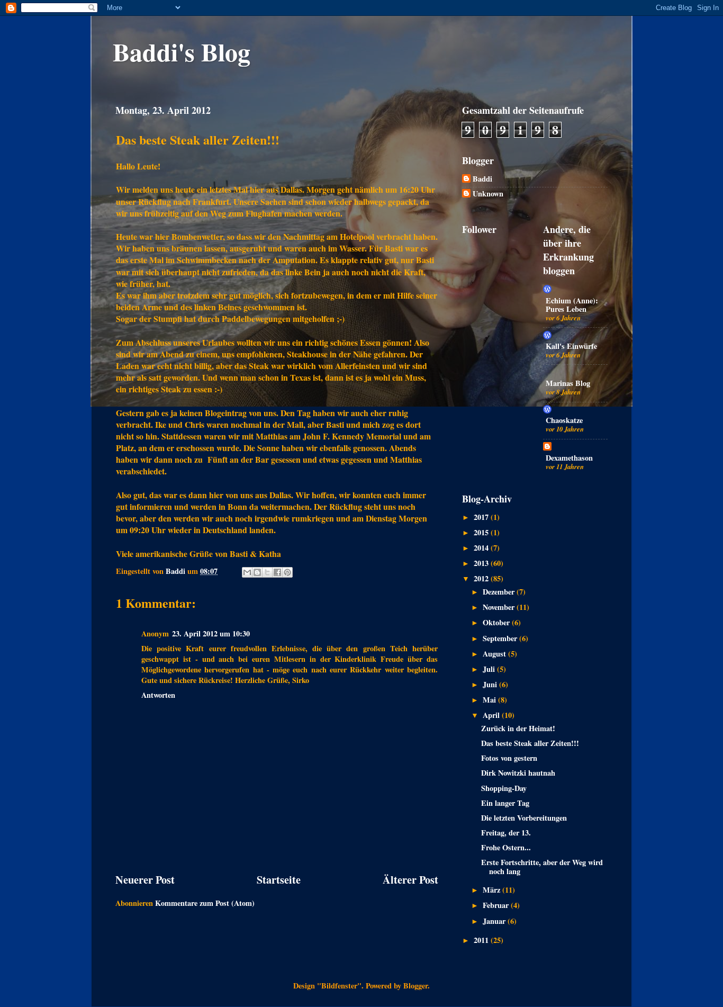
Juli (490, 669)
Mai (490, 699)
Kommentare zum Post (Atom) (205, 903)
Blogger (415, 985)
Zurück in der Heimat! (518, 728)
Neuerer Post (145, 879)
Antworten (158, 694)
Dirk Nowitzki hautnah (518, 772)
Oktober (497, 622)
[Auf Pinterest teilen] (287, 572)
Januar (495, 921)
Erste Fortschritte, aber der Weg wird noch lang (542, 867)
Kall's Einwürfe (571, 346)
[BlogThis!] (257, 572)
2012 (482, 578)
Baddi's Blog (181, 51)
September (501, 638)
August (495, 653)
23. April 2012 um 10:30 (211, 633)
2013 (482, 563)
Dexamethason (569, 457)
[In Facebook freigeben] (277, 572)
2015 (482, 532)
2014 (482, 547)
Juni (491, 684)
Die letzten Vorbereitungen (524, 817)
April (492, 715)
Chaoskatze (564, 420)
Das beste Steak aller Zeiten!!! (530, 743)
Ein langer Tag (505, 802)
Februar (497, 905)
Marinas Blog (568, 383)
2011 (482, 940)
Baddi (482, 179)
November (500, 607)
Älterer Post (410, 879)
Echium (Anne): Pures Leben (572, 304)
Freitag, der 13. (506, 832)
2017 (482, 517)
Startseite (279, 879)
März (492, 889)
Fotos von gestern (509, 757)
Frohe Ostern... (506, 847)
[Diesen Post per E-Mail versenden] (247, 572)
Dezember (500, 591)
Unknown (488, 194)
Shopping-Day (504, 788)
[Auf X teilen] (267, 572)
